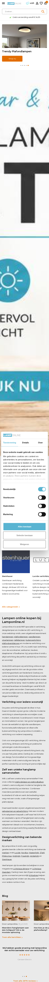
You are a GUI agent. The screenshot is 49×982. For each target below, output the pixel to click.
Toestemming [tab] (9, 442)
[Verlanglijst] (41, 3)
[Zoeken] (43, 11)
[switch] (42, 497)
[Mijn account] (37, 3)
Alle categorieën (10, 607)
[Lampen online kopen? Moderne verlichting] (14, 3)
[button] (21, 65)
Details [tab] (25, 442)
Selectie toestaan (24, 535)
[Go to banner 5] (24, 43)
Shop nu (12, 59)
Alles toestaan (24, 526)
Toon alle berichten (11, 937)
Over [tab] (40, 442)
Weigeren (24, 544)
